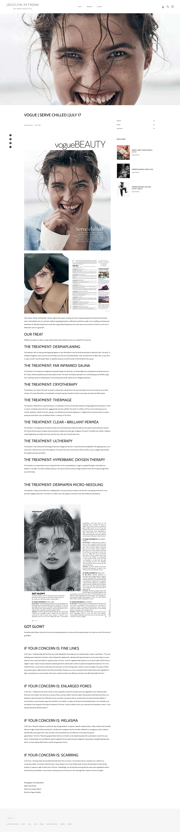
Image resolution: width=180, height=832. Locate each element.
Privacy (42, 824)
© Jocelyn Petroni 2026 (12, 824)
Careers (70, 824)
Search (23, 824)
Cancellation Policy (52, 824)
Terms (35, 824)
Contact (62, 824)
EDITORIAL (120, 128)
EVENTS (119, 120)
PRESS (118, 124)
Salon (29, 824)
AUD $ (9, 818)
